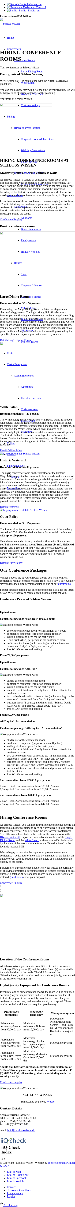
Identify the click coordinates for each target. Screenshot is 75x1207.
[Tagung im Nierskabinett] (20, 453)
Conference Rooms (24, 60)
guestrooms (64, 583)
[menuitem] (41, 1187)
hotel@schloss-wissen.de (21, 1130)
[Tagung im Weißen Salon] (37, 344)
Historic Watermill (10, 837)
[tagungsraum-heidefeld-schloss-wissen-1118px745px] (23, 510)
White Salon (32, 840)
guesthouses (16, 877)
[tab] (37, 612)
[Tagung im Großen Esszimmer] (37, 233)
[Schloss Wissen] (10, 23)
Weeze (50, 1101)
